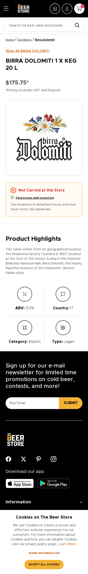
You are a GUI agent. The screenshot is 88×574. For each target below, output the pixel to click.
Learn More (67, 544)
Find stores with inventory (35, 197)
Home (10, 39)
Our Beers (24, 39)
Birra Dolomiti (45, 39)
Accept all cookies (44, 564)
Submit (71, 403)
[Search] (76, 25)
